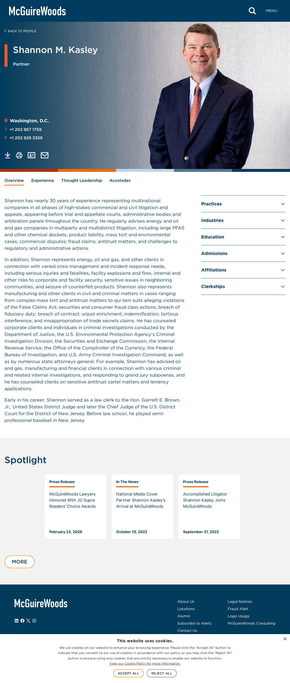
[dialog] (145, 658)
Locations (186, 609)
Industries (212, 220)
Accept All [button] (128, 673)
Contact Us (187, 630)
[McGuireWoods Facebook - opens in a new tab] (22, 621)
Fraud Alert (238, 609)
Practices (211, 204)
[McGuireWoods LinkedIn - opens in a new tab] (16, 621)
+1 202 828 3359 (24, 137)
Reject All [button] (161, 673)
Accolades (120, 180)
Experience (42, 180)
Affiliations (213, 270)
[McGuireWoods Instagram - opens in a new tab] (34, 621)
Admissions (214, 253)
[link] (75, 506)
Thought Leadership (81, 180)
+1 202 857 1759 (23, 129)
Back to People (22, 31)
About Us (185, 601)
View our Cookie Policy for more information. (145, 663)
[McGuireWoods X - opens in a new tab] (28, 621)
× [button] (285, 639)
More (19, 562)
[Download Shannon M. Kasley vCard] (31, 155)
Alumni (183, 616)
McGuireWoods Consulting (252, 623)
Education (212, 237)
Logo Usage (238, 616)
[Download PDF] (8, 155)
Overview (14, 180)
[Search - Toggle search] (252, 11)
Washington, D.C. (29, 120)
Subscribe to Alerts (194, 623)
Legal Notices (240, 601)
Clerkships (213, 286)
